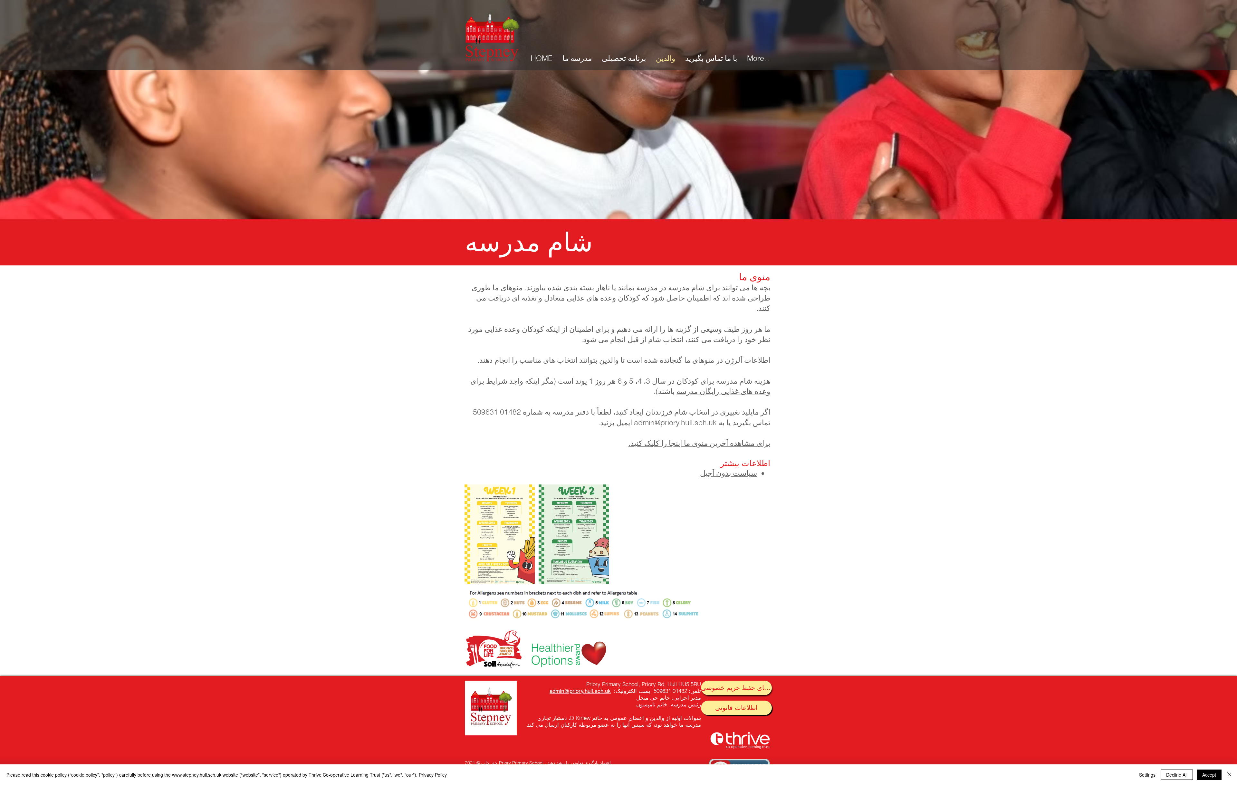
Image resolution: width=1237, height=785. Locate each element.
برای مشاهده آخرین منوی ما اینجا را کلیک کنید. (699, 443)
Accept (1209, 774)
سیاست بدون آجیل (728, 473)
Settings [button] (1147, 774)
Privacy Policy (433, 774)
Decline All (1176, 774)
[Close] (1229, 775)
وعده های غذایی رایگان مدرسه (723, 391)
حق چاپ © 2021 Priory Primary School (504, 763)
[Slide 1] (618, 203)
